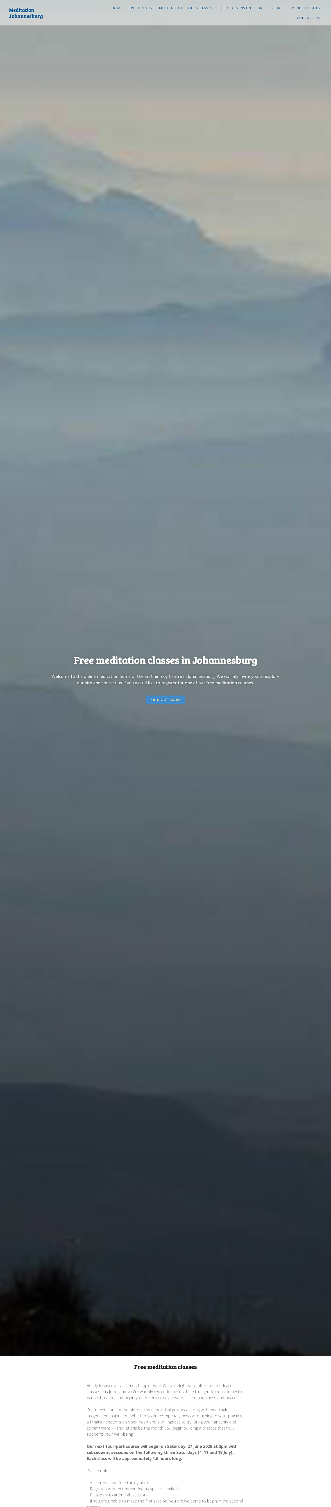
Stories (278, 8)
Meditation (170, 8)
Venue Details (306, 8)
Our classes (200, 8)
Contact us (308, 18)
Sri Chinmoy (140, 8)
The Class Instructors (242, 8)
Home (117, 8)
